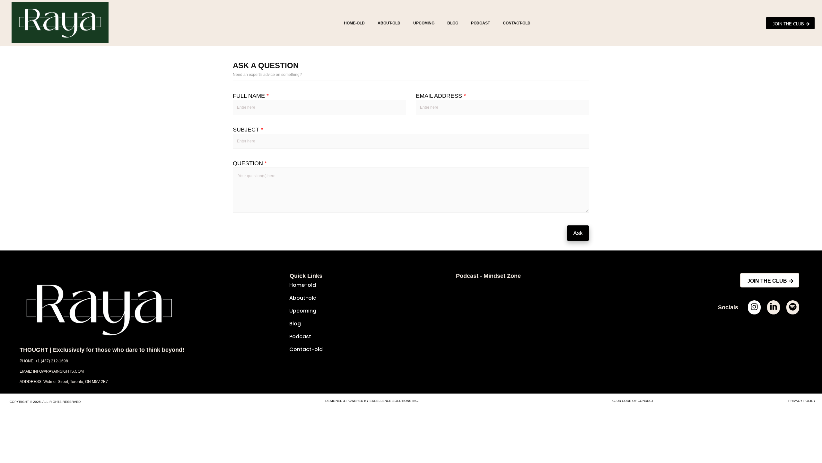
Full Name (251, 95)
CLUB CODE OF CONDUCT (632, 401)
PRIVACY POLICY (802, 401)
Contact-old (516, 23)
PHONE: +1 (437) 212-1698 (44, 361)
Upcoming (423, 23)
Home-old (354, 23)
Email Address (441, 95)
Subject (248, 129)
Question (250, 163)
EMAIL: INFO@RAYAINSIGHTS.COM (52, 371)
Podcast (480, 23)
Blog (452, 23)
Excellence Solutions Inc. (394, 401)
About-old (389, 23)
